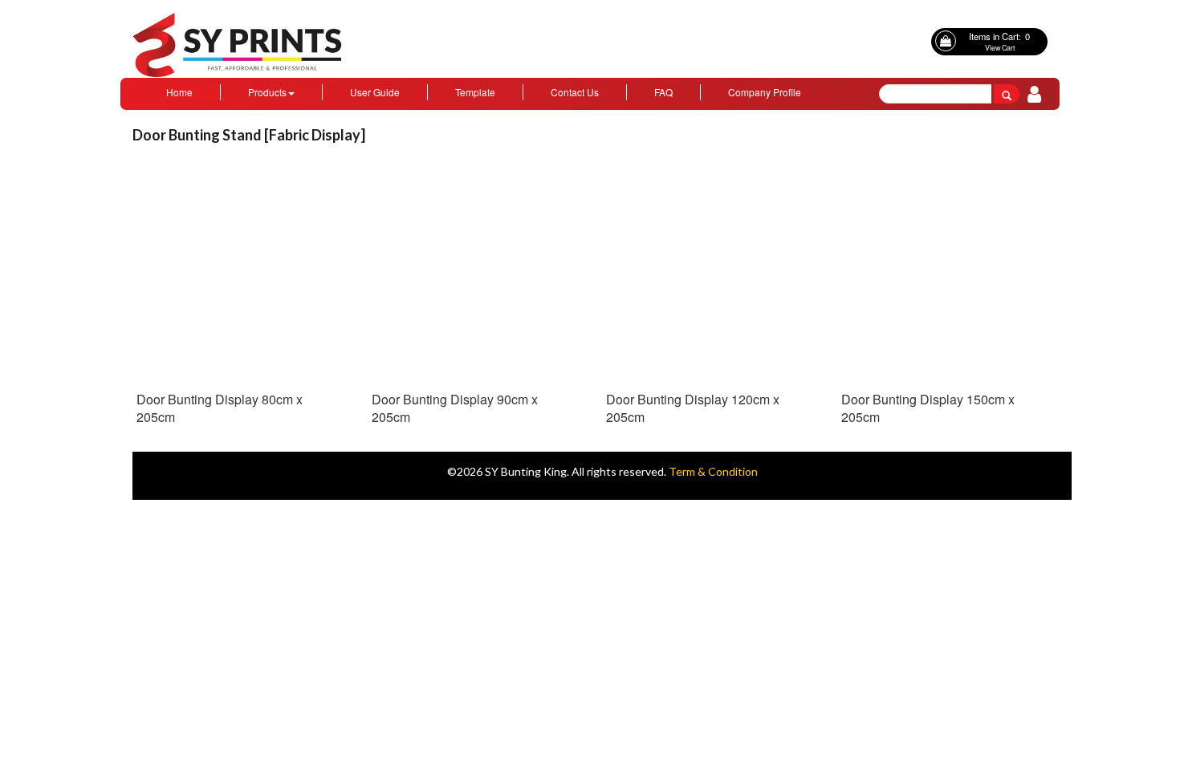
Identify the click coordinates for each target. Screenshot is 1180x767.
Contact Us (575, 92)
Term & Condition (713, 471)
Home (179, 92)
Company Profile (764, 92)
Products (267, 92)
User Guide (375, 92)
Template (475, 92)
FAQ (663, 92)
